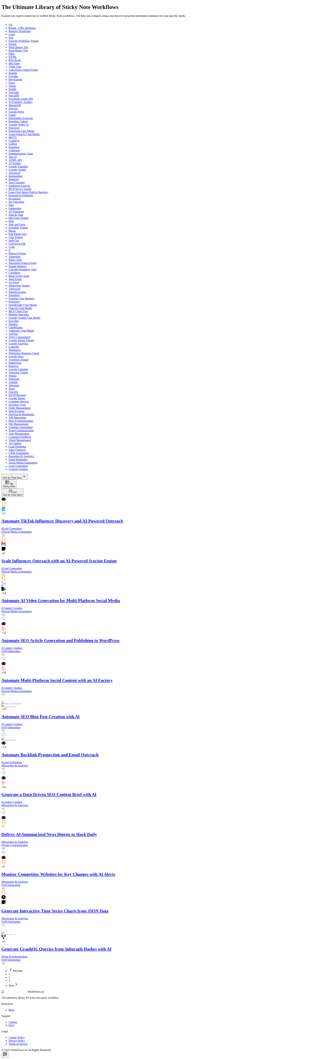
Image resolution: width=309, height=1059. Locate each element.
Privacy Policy (17, 1040)
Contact (13, 1022)
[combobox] (14, 477)
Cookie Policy (17, 1037)
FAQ (11, 1025)
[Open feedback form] (5, 1055)
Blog (11, 1009)
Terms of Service (18, 1043)
